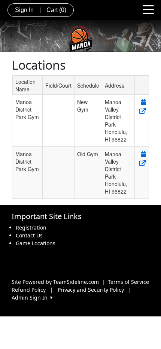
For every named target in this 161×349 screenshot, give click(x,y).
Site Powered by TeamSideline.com (55, 281)
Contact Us (29, 235)
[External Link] (142, 110)
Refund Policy (29, 289)
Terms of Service (128, 281)
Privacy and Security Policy (91, 289)
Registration (31, 227)
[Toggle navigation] (148, 9)
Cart (56, 10)
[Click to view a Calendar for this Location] (143, 102)
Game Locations (35, 243)
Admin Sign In (31, 297)
